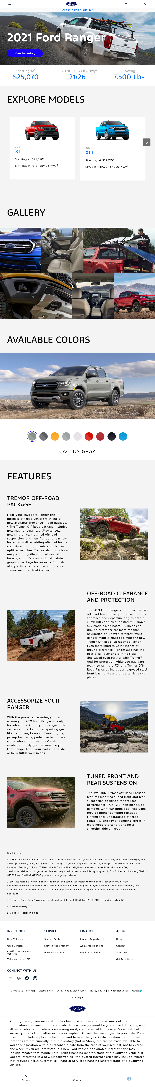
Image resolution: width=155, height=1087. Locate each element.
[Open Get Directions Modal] (126, 4)
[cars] (10, 978)
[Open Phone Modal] (145, 4)
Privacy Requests (118, 990)
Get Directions (124, 959)
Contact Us (17, 990)
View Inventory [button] (25, 53)
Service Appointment (56, 945)
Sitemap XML (46, 990)
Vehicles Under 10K (18, 959)
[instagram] (35, 978)
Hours (119, 939)
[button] (146, 142)
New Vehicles (15, 939)
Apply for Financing (92, 945)
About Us (121, 952)
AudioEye (77, 997)
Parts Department (55, 952)
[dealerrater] (18, 978)
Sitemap (31, 990)
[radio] (32, 436)
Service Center (53, 939)
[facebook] (26, 978)
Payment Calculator (92, 952)
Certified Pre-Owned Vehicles (19, 952)
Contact (120, 945)
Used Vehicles (15, 945)
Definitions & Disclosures (71, 990)
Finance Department (92, 939)
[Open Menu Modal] (9, 4)
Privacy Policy (97, 990)
